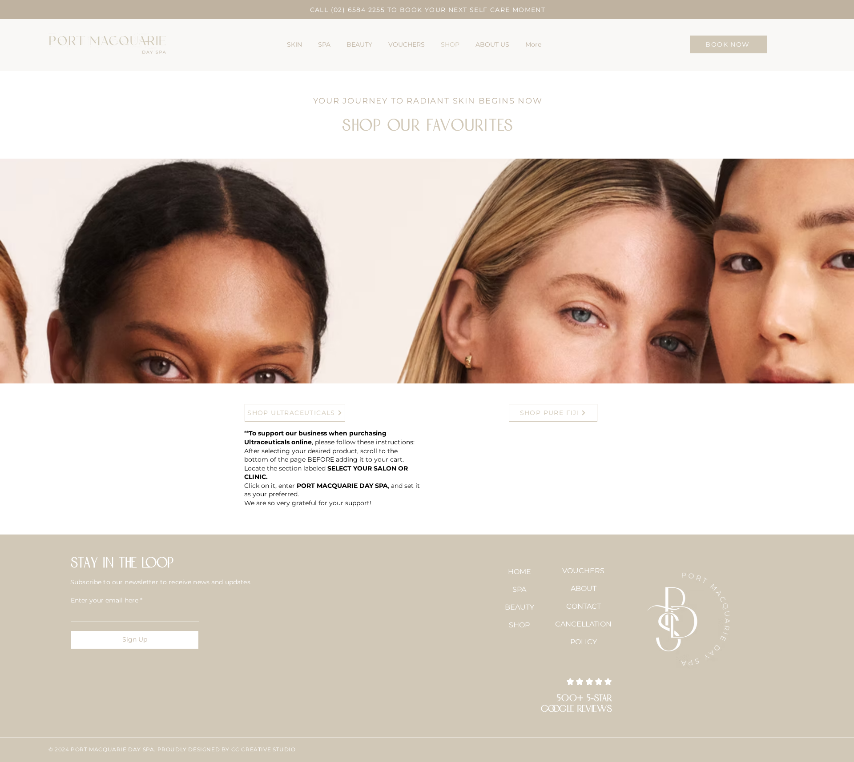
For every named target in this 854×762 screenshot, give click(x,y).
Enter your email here (104, 600)
